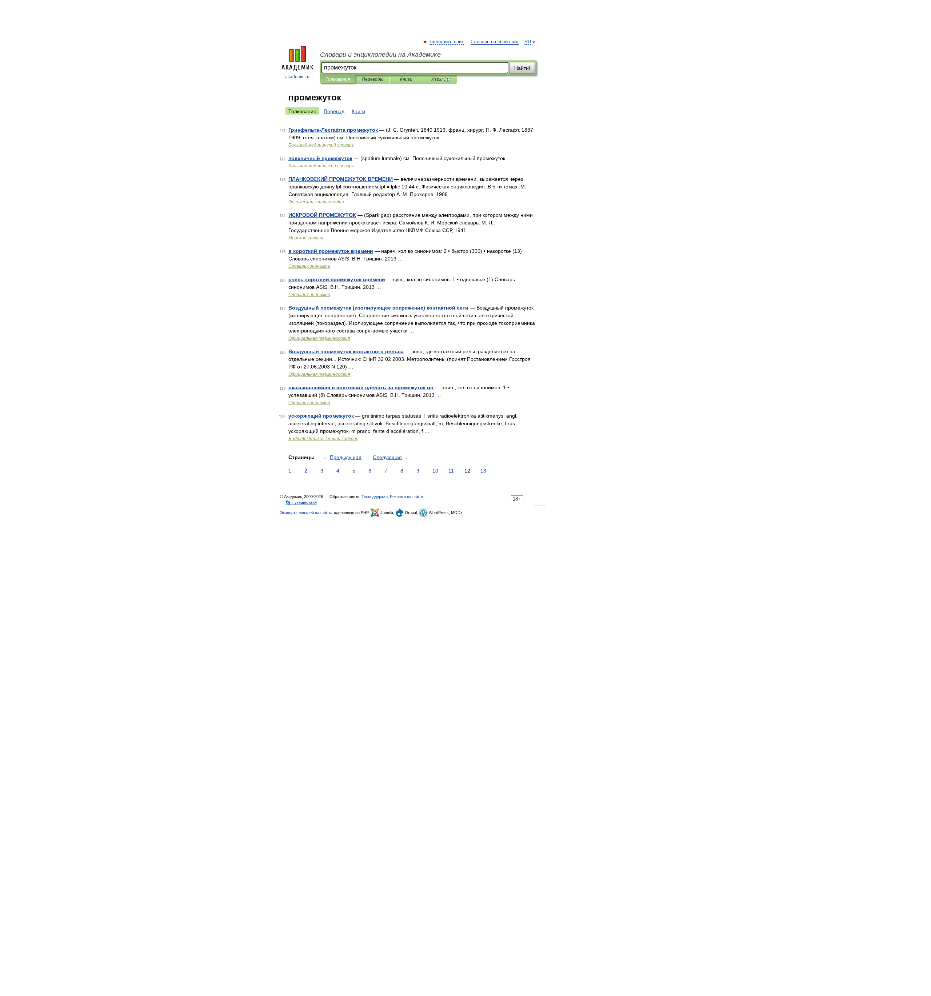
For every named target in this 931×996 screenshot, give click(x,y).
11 (451, 471)
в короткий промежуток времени (330, 251)
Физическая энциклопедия (316, 201)
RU (527, 41)
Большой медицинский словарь (321, 145)
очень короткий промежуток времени (336, 279)
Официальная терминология (319, 338)
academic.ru (297, 76)
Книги (406, 79)
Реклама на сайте (406, 496)
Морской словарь (306, 237)
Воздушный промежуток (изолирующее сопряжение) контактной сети (378, 308)
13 (483, 471)
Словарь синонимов (309, 266)
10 (435, 471)
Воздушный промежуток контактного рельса (346, 351)
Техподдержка (374, 496)
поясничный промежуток (320, 158)
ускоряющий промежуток (321, 416)
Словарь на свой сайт (495, 41)
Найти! (522, 68)
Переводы (372, 79)
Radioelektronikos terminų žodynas (323, 438)
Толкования (337, 79)
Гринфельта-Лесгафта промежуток (333, 130)
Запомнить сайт (446, 41)
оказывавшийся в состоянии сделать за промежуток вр (360, 387)
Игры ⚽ (440, 79)
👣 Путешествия (301, 502)
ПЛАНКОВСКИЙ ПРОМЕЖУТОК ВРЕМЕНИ (340, 179)
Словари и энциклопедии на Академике (380, 54)
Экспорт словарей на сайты (306, 512)
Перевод (334, 111)
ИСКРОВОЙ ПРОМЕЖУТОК (322, 215)
